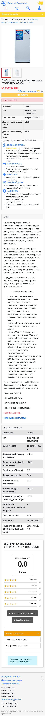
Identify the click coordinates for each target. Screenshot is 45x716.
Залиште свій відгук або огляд (23, 613)
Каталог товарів (10, 14)
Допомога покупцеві (12, 680)
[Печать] (42, 91)
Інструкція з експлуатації (15, 418)
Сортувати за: (12, 646)
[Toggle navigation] (6, 8)
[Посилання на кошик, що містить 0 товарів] (41, 3)
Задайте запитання (24, 620)
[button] (40, 46)
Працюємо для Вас (11, 676)
